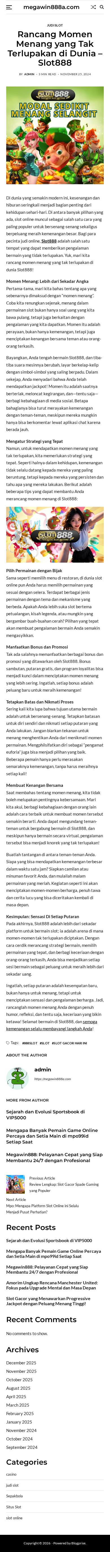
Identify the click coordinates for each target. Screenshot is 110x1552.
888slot (31, 1043)
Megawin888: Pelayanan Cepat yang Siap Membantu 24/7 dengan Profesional (47, 1269)
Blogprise (78, 1543)
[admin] (17, 1078)
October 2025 (19, 1379)
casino (11, 1474)
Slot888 (49, 240)
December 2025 (21, 1362)
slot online (14, 1518)
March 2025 (17, 1404)
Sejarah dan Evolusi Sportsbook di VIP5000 (49, 1240)
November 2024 (21, 1430)
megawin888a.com (51, 7)
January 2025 (19, 1421)
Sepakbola (14, 1496)
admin (29, 74)
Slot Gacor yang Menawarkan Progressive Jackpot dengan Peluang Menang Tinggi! (48, 1301)
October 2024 (19, 1438)
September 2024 (22, 1447)
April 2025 (16, 1396)
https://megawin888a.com (52, 1079)
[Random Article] (93, 7)
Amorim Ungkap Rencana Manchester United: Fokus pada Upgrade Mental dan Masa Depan (52, 1285)
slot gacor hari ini (70, 1043)
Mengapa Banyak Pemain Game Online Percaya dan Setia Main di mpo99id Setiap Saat (52, 1136)
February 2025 (20, 1413)
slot (45, 1043)
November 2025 (21, 1371)
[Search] (102, 7)
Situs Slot (13, 1507)
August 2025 (18, 1388)
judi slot (55, 25)
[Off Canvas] (9, 7)
